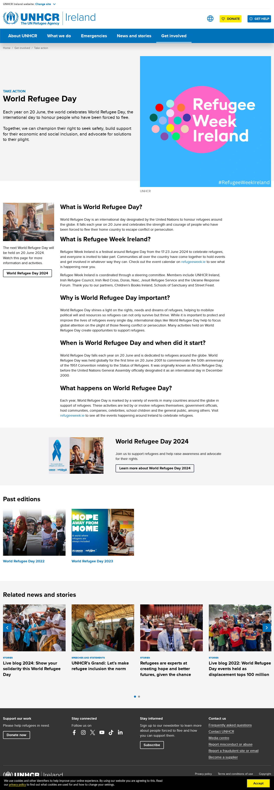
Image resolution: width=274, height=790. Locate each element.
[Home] (31, 18)
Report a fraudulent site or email (234, 751)
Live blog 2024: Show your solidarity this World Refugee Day (32, 669)
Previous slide (7, 627)
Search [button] (197, 18)
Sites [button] (210, 18)
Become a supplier (223, 757)
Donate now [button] (16, 734)
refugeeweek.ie (193, 261)
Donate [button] (233, 18)
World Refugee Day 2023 (92, 561)
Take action (41, 48)
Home (6, 48)
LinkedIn (120, 732)
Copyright (265, 774)
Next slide (267, 627)
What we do (59, 35)
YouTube (102, 732)
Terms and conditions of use (235, 774)
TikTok (111, 732)
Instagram (83, 732)
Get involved (174, 35)
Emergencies (94, 35)
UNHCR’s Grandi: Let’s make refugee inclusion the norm (100, 666)
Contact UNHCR (221, 731)
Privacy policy (203, 774)
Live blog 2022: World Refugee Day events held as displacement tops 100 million (240, 669)
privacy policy (17, 784)
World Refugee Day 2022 (24, 561)
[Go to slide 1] (136, 698)
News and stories (134, 35)
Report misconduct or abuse (231, 744)
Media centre (219, 738)
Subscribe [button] (152, 745)
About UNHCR (22, 35)
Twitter (92, 732)
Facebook (74, 732)
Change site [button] (43, 4)
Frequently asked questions (230, 725)
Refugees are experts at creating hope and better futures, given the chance (165, 669)
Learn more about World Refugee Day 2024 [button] (155, 468)
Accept (258, 783)
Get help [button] (262, 18)
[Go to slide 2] (140, 698)
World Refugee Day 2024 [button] (27, 273)
